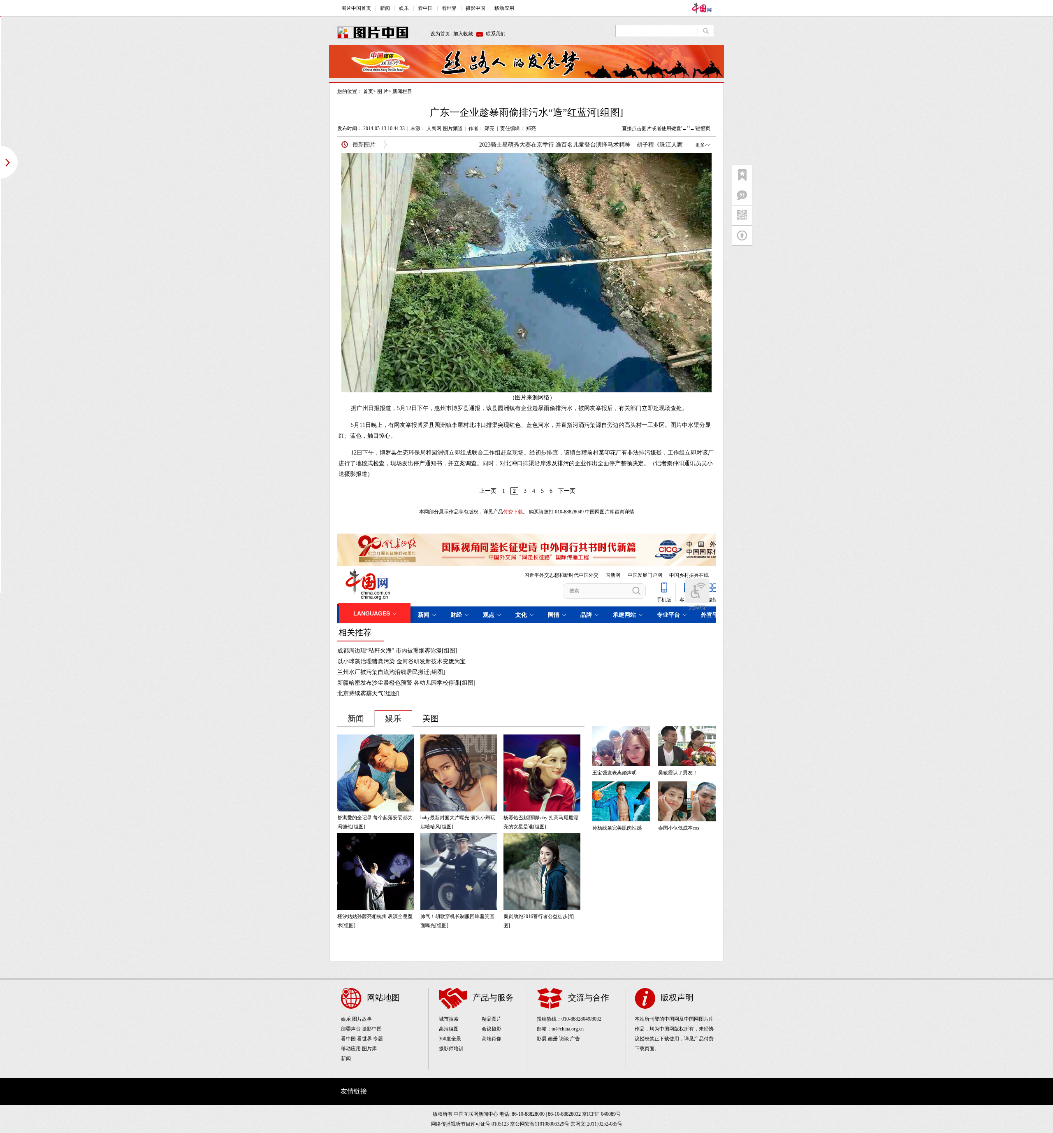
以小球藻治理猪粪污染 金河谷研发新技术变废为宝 (401, 661)
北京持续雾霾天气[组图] (368, 693)
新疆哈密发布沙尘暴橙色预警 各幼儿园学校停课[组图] (406, 683)
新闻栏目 (402, 91)
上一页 (487, 491)
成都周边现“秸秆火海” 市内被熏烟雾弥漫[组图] (397, 651)
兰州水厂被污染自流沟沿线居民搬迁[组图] (391, 672)
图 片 (382, 91)
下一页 (566, 491)
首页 (368, 91)
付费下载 (513, 512)
